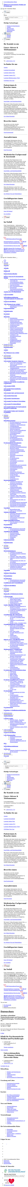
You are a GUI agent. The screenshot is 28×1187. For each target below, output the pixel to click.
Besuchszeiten (10, 28)
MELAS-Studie (14, 675)
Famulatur (12, 738)
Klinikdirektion (13, 318)
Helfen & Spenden (11, 1136)
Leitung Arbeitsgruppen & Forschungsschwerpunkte (16, 330)
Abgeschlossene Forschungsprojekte (15, 612)
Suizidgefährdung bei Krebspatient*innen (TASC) (17, 641)
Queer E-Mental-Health (16, 600)
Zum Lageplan (4, 1050)
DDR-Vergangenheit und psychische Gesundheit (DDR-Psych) (17, 617)
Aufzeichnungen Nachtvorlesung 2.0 (16, 1120)
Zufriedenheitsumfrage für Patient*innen (16, 306)
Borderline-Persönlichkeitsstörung (18, 447)
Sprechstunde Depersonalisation (18, 503)
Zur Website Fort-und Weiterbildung (13, 193)
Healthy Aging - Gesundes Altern (18, 623)
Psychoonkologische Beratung (17, 530)
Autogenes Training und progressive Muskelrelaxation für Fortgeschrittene (18, 741)
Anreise (6, 67)
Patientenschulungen (15, 429)
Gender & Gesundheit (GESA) (17, 610)
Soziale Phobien (14, 474)
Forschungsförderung (12, 1086)
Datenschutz (7, 1162)
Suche (5, 15)
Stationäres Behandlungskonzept (18, 513)
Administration (13, 339)
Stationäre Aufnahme (15, 534)
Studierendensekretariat (15, 736)
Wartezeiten (13, 537)
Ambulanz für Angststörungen (17, 506)
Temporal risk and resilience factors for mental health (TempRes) (18, 644)
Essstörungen (13, 459)
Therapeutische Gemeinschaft (17, 517)
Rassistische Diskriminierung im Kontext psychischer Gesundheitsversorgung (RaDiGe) (18, 608)
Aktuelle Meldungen (12, 1106)
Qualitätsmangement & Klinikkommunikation (15, 341)
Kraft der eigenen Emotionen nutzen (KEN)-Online (17, 598)
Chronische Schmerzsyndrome (17, 451)
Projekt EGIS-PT (14, 602)
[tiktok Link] (5, 1156)
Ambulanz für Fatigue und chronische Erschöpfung (16, 482)
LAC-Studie (13, 672)
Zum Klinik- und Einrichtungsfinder (12, 101)
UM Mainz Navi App (9, 80)
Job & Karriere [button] (7, 753)
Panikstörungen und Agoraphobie (18, 465)
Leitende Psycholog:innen (16, 323)
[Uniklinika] (15, 1172)
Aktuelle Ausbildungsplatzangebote (15, 1099)
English (9, 36)
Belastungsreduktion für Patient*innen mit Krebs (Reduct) (18, 702)
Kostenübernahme (14, 533)
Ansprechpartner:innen (12, 1110)
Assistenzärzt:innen (14, 325)
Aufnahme (9, 1076)
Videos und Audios (11, 1109)
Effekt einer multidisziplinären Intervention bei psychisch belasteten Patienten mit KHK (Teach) (17, 628)
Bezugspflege (13, 434)
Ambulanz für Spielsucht (16, 491)
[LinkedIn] (5, 1146)
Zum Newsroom (8, 150)
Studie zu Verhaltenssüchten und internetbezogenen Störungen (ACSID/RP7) (18, 724)
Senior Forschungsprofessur (17, 319)
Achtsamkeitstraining (15, 433)
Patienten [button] (6, 415)
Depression (12, 454)
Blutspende (9, 31)
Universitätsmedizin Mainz (10, 2)
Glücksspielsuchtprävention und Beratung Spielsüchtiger (18, 655)
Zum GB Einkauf (8, 211)
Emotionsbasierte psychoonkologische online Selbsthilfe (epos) (16, 696)
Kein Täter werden (14, 631)
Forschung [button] (6, 588)
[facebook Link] (5, 1154)
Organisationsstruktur (12, 1130)
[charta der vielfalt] (9, 1185)
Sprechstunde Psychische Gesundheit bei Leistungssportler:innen (16, 486)
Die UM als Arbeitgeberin (13, 1095)
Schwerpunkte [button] (7, 355)
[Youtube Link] (5, 1148)
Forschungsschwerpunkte (13, 1083)
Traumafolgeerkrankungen (16, 467)
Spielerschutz (13, 635)
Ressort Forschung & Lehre (13, 1089)
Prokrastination (13, 469)
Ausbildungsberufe (11, 1097)
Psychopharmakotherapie (16, 438)
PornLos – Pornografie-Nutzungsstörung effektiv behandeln (16, 652)
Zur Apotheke (7, 214)
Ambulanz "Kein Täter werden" (18, 495)
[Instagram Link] (5, 1151)
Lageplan (9, 1123)
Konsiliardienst (13, 519)
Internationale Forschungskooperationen (16, 288)
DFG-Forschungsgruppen (16, 286)
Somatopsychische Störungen (17, 473)
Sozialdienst (13, 337)
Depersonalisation (14, 452)
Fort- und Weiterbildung (13, 1100)
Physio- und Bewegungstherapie (18, 430)
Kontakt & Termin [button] (8, 344)
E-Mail (2, 1033)
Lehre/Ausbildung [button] (8, 729)
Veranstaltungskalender (12, 1118)
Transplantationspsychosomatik (17, 528)
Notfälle (12, 538)
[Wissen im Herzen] (9, 1183)
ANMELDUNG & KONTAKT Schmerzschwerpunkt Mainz (18, 370)
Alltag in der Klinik (15, 516)
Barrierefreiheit (13, 535)
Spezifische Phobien (15, 476)
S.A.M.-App (13, 689)
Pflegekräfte (13, 343)
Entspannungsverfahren (16, 431)
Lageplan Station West (9, 72)
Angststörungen (14, 444)
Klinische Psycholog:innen (16, 327)
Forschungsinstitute (14, 285)
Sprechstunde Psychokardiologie (18, 505)
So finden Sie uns (5, 1066)
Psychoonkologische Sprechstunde (18, 502)
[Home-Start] (5, 261)
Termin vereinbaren (8, 1047)
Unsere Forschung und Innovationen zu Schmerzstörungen (18, 377)
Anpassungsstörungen (15, 445)
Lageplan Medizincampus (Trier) (12, 78)
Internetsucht (13, 463)
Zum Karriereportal (8, 132)
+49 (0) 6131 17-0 (10, 61)
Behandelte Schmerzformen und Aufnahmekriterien (18, 367)
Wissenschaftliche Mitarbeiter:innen (18, 333)
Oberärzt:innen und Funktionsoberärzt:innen (16, 321)
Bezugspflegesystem (15, 509)
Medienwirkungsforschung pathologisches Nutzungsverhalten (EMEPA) (18, 664)
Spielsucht (12, 477)
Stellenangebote (11, 30)
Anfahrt (9, 27)
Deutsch (9, 35)
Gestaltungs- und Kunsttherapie (17, 424)
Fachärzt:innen (13, 326)
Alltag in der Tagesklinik (16, 510)
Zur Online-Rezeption (9, 116)
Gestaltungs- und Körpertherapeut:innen (15, 335)
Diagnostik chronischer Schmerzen (18, 372)
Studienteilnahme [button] (8, 713)
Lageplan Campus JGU (9, 75)
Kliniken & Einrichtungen (13, 26)
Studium (9, 1087)
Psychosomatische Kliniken (16, 283)
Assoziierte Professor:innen (16, 332)
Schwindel (12, 470)
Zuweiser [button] (6, 545)
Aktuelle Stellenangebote (13, 1096)
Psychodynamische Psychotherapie (18, 422)
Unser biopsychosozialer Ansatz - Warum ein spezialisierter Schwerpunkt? (18, 364)
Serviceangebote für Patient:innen (15, 1077)
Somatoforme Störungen (16, 472)
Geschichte (9, 1132)
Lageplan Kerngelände (9, 70)
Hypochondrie (13, 462)
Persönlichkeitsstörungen (16, 466)
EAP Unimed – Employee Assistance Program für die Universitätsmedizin (16, 682)
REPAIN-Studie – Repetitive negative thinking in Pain (17, 720)
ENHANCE (13, 671)
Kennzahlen (10, 1129)
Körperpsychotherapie (15, 423)
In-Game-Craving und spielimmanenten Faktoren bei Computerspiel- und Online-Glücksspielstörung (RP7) (17, 659)
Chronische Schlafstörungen (17, 449)
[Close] (9, 264)
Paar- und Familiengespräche (17, 436)
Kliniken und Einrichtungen (14, 1072)
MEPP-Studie (13, 674)
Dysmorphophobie (14, 458)
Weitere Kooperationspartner (17, 290)
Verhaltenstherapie (14, 426)
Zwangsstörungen (14, 478)
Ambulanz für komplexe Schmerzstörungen (16, 489)
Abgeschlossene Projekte (16, 603)
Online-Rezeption (11, 1074)
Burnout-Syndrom (14, 448)
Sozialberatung (13, 437)
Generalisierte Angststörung (17, 460)
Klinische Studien (11, 1084)
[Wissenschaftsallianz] (15, 1178)
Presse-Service (10, 1112)
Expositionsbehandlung (15, 427)
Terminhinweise (11, 1119)
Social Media (10, 1107)
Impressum (6, 1160)
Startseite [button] (6, 262)
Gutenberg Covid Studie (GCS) (18, 685)
